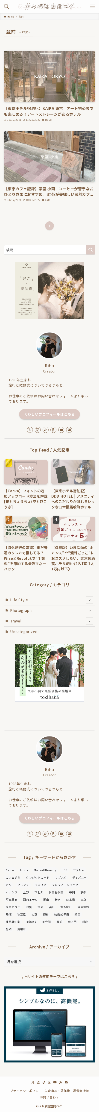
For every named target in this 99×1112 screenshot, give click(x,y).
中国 (72, 892)
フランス (23, 885)
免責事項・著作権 (57, 1091)
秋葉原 (21, 914)
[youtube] (61, 430)
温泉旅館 (83, 907)
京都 (84, 892)
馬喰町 (21, 929)
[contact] (69, 430)
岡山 (46, 899)
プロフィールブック (65, 885)
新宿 (58, 899)
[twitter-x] (30, 430)
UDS (64, 870)
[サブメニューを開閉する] (89, 600)
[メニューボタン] (92, 6)
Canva (10, 870)
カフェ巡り (13, 877)
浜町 (52, 907)
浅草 (41, 907)
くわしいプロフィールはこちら (49, 414)
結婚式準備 (61, 914)
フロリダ (40, 885)
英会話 (46, 922)
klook (24, 870)
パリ (9, 885)
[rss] (60, 1082)
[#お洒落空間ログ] (49, 6)
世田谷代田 (56, 892)
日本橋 (70, 899)
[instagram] (38, 430)
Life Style (19, 599)
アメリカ (78, 870)
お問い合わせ (49, 1097)
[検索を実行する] (90, 250)
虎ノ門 (72, 922)
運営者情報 (81, 1091)
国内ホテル (30, 899)
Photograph (21, 610)
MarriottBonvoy (45, 870)
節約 (46, 914)
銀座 (85, 922)
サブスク (61, 877)
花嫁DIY (31, 922)
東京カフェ (13, 907)
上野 (26, 892)
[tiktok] (46, 430)
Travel (16, 620)
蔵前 (59, 922)
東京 (84, 899)
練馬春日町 (13, 922)
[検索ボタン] (6, 6)
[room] (53, 430)
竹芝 (35, 914)
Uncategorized (24, 631)
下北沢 (39, 892)
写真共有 (11, 899)
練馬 (78, 914)
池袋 (29, 907)
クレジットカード (38, 877)
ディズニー (79, 877)
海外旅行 (66, 907)
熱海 (9, 914)
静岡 (9, 929)
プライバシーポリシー (26, 1091)
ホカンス (11, 892)
